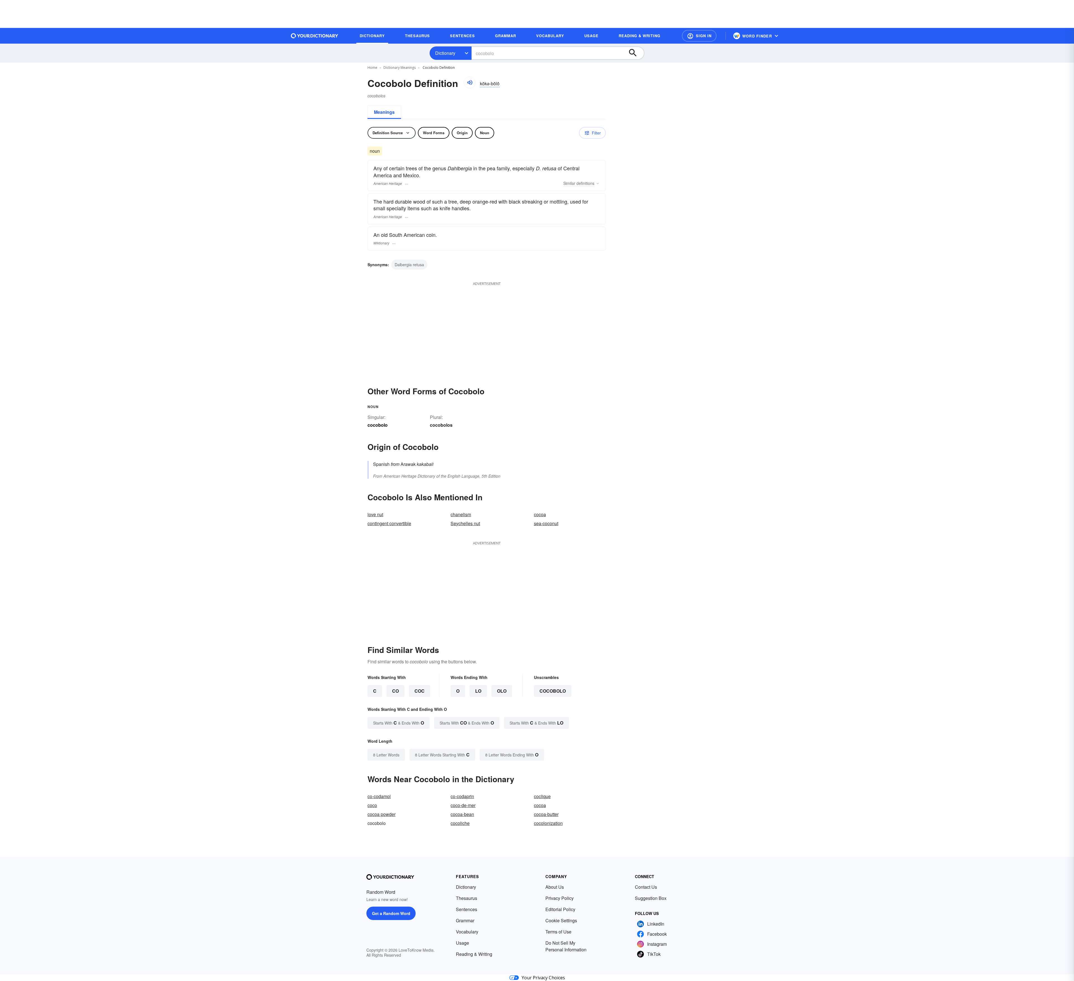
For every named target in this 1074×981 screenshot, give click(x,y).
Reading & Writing (474, 954)
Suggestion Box (650, 898)
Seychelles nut (465, 523)
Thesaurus (466, 898)
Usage (462, 943)
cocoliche (460, 823)
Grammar (465, 920)
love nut (375, 514)
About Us (554, 887)
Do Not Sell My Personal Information (566, 946)
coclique (542, 796)
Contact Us (646, 887)
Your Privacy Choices (543, 978)
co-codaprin (462, 796)
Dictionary (445, 53)
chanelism (461, 514)
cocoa (540, 514)
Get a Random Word (391, 913)
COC (419, 691)
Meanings (384, 112)
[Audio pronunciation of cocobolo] (469, 82)
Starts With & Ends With (398, 723)
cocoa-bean (462, 814)
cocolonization (548, 823)
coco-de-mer (463, 805)
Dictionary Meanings (399, 67)
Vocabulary (467, 931)
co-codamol (379, 796)
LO (478, 691)
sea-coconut (546, 523)
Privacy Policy (559, 898)
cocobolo (553, 691)
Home (372, 67)
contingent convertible (389, 523)
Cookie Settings (561, 920)
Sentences (466, 909)
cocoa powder (381, 814)
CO (395, 691)
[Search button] (635, 53)
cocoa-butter (546, 814)
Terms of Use (558, 931)
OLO (502, 691)
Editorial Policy (560, 909)
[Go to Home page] (314, 35)
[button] (699, 36)
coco (372, 805)
